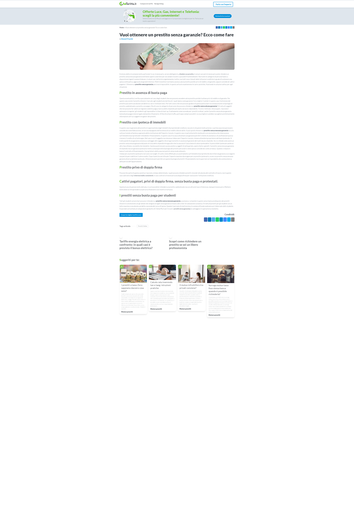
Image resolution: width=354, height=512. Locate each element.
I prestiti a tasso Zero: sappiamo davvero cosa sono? (132, 288)
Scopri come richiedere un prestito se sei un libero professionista (185, 245)
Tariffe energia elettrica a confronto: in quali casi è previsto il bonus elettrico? (136, 245)
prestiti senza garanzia (182, 209)
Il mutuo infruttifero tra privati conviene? (191, 286)
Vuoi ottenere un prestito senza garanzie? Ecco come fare (146, 27)
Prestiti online (142, 226)
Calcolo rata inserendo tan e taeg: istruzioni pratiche (161, 285)
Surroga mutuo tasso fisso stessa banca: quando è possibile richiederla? (219, 289)
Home (121, 27)
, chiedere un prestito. (186, 74)
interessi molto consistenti (143, 175)
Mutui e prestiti (127, 39)
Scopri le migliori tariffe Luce (131, 215)
